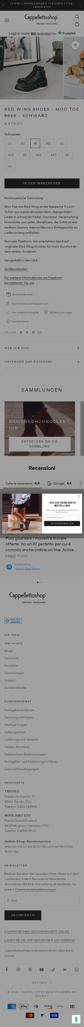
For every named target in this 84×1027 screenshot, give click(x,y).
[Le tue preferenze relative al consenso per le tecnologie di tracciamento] (76, 1019)
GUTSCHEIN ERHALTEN (62, 523)
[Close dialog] (78, 496)
